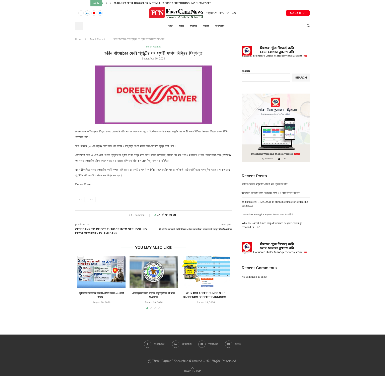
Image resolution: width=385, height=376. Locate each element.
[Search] (308, 25)
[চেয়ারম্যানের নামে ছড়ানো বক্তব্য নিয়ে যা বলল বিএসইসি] (154, 272)
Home (78, 38)
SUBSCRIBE (297, 12)
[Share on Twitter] (166, 215)
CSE (80, 199)
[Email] (100, 13)
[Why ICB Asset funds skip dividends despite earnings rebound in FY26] (206, 272)
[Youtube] (93, 13)
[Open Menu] (79, 26)
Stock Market (97, 38)
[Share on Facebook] (163, 215)
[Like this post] (158, 215)
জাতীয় (181, 25)
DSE (91, 199)
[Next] (110, 3)
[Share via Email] (174, 215)
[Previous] (106, 3)
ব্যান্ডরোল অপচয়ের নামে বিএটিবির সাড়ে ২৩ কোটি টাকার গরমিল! (271, 193)
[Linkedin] (87, 13)
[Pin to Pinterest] (170, 215)
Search (246, 70)
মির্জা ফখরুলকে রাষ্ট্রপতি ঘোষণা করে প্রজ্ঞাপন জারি (265, 184)
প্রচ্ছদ (170, 25)
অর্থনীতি (206, 25)
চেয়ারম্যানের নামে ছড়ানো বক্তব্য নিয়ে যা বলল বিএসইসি (135, 3)
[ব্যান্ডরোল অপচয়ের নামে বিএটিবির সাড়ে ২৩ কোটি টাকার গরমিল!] (101, 272)
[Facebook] (81, 13)
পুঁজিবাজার (193, 25)
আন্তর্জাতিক (219, 25)
